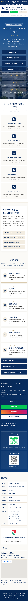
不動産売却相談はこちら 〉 (14, 58)
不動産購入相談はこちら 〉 (14, 52)
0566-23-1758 (12, 490)
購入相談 (3, 15)
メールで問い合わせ (14, 416)
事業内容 (25, 15)
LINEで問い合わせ (14, 406)
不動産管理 (13, 15)
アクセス (16, 595)
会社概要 (10, 595)
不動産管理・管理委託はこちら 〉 (14, 63)
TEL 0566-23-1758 (19, 4)
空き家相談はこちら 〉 (14, 69)
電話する (6, 12)
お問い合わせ (22, 595)
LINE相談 (14, 12)
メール (23, 12)
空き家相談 (19, 15)
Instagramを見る (14, 411)
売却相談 (8, 15)
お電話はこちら (14, 401)
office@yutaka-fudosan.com (15, 523)
